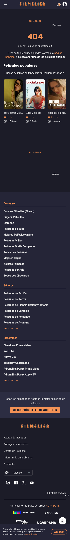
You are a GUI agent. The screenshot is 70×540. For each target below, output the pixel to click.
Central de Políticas (32, 534)
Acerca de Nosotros (15, 437)
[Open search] (62, 521)
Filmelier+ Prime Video (17, 345)
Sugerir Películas (14, 217)
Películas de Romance (17, 316)
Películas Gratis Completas (19, 246)
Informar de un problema (18, 457)
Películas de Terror (15, 299)
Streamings (10, 338)
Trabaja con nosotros (16, 444)
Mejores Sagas (12, 258)
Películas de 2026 (14, 228)
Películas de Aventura (16, 322)
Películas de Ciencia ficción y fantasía (26, 305)
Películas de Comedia (16, 310)
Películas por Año (14, 269)
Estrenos (9, 223)
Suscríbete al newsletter (37, 410)
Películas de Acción (15, 293)
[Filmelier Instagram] (8, 483)
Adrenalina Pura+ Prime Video (21, 368)
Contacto (9, 464)
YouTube (9, 351)
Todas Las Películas (15, 252)
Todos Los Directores (16, 275)
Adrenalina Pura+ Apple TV (20, 374)
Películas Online (13, 240)
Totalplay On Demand (16, 362)
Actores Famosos (14, 263)
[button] (29, 472)
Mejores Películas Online (18, 234)
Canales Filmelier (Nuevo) (19, 211)
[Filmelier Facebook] (16, 483)
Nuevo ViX (10, 357)
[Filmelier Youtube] (32, 483)
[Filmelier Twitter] (24, 483)
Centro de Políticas (15, 451)
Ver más (8, 328)
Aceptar (59, 532)
